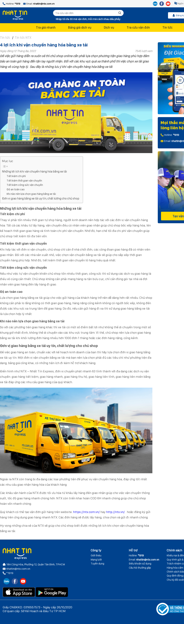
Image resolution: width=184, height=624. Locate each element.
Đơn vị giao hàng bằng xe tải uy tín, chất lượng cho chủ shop (40, 198)
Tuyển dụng (97, 563)
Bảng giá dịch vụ (79, 27)
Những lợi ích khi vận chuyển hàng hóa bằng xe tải (34, 171)
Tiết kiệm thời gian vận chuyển (24, 180)
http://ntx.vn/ (115, 512)
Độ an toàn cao (16, 189)
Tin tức (167, 27)
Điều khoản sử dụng (140, 563)
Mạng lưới (96, 559)
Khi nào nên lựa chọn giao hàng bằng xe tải (31, 194)
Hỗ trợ (133, 550)
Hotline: (136, 555)
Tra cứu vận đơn (138, 27)
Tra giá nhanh (46, 27)
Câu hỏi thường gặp (140, 567)
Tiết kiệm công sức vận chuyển (25, 185)
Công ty (96, 550)
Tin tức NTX (23, 37)
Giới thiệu (96, 555)
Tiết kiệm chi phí (16, 176)
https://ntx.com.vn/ (86, 512)
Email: (144, 559)
